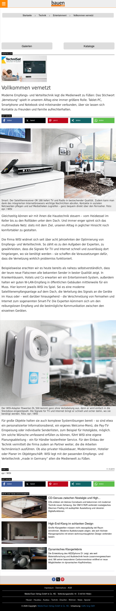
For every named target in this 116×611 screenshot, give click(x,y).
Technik (54, 599)
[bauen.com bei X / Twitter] (58, 579)
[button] (12, 120)
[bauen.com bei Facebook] (54, 579)
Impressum (49, 587)
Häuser (29, 599)
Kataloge (89, 46)
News (80, 599)
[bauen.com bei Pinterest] (62, 579)
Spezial (87, 599)
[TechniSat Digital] (29, 69)
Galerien (27, 46)
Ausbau (46, 599)
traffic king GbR (88, 606)
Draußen (63, 599)
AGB (70, 587)
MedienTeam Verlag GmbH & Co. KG (53, 606)
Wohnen (72, 599)
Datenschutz (60, 587)
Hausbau (37, 599)
